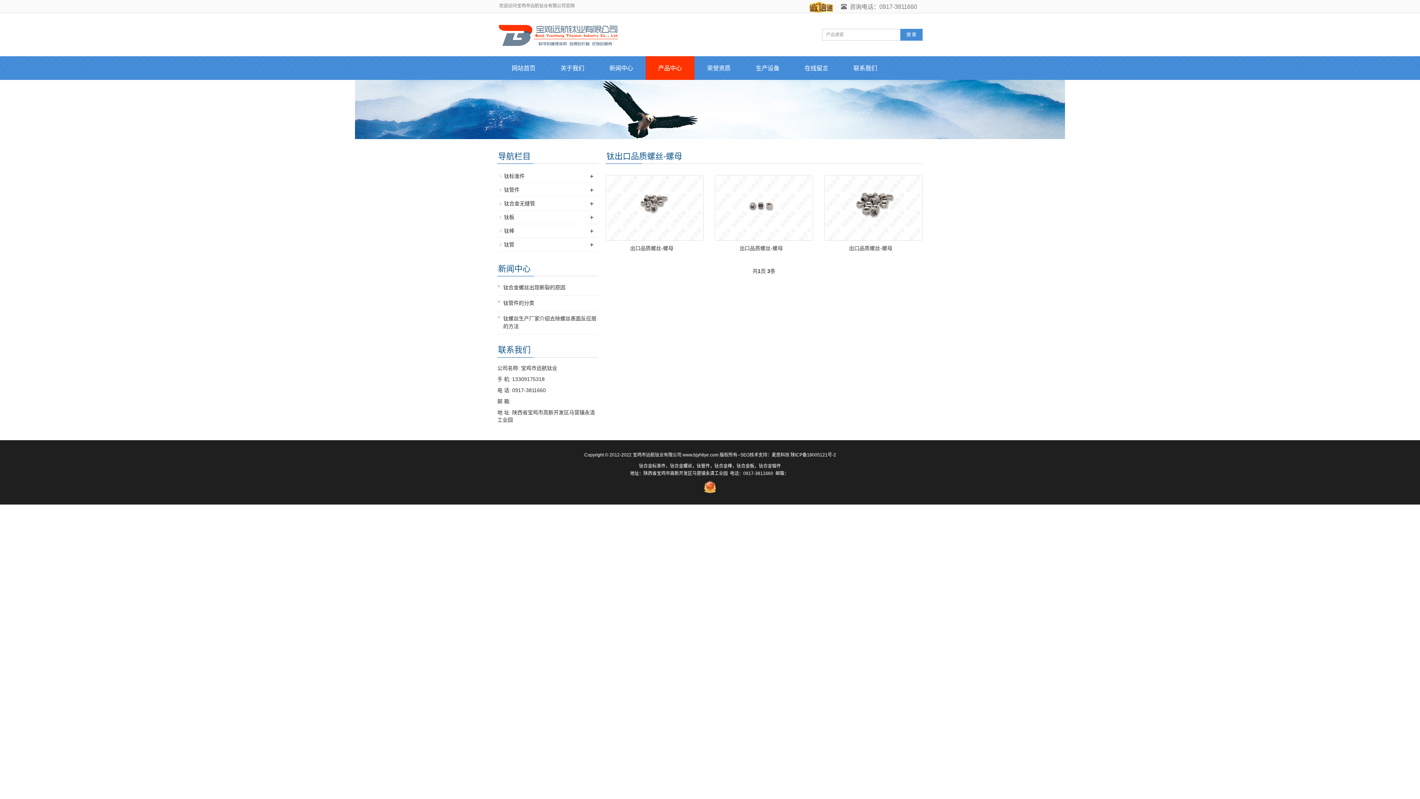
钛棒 (509, 231)
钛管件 (512, 190)
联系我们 (865, 68)
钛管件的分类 (518, 303)
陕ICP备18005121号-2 (813, 455)
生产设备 (768, 68)
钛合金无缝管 (519, 203)
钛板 (509, 217)
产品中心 (670, 68)
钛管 (509, 244)
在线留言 (816, 68)
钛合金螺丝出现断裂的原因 (534, 287)
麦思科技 (781, 455)
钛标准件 (514, 176)
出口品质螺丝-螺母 (651, 248)
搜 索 (911, 34)
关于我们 (572, 68)
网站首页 (523, 68)
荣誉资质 (719, 68)
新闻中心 (621, 68)
